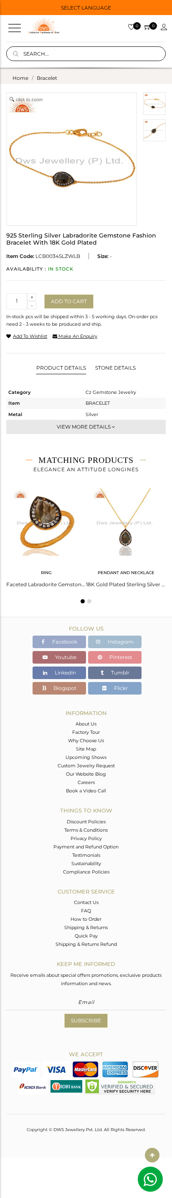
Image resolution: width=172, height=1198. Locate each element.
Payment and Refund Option (86, 847)
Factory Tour (86, 732)
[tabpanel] (46, 535)
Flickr (120, 688)
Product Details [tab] (61, 368)
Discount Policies (86, 822)
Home (20, 78)
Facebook (64, 642)
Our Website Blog (86, 774)
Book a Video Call (86, 791)
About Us (86, 724)
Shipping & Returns (86, 927)
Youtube (65, 657)
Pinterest (120, 657)
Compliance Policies (86, 872)
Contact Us (86, 902)
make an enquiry (77, 336)
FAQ (86, 911)
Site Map (86, 749)
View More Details (84, 427)
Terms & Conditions (86, 830)
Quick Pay (86, 936)
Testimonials (86, 855)
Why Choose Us (86, 740)
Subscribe (86, 1020)
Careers (86, 782)
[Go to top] (152, 1155)
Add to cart (69, 301)
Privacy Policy (86, 838)
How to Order (86, 919)
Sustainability (86, 863)
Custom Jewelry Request (86, 766)
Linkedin (64, 672)
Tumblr (119, 672)
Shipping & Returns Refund (86, 944)
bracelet (47, 78)
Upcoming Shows (86, 757)
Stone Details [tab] (115, 368)
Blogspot (64, 688)
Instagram (120, 642)
